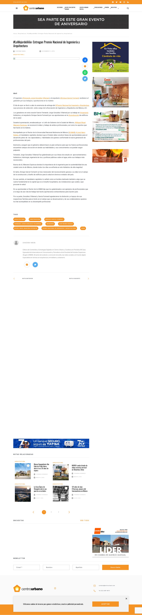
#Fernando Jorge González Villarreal (35, 98)
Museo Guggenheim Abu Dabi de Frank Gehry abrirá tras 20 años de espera (41, 467)
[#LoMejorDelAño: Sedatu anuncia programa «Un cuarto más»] (70, 360)
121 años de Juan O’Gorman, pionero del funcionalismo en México (79, 489)
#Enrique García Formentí (69, 98)
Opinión (107, 7)
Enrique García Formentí (54, 219)
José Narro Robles (66, 223)
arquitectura (19, 219)
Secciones (60, 7)
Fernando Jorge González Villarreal (27, 223)
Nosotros (114, 7)
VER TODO (84, 520)
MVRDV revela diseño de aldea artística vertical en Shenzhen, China (79, 467)
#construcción (74, 115)
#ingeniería (84, 113)
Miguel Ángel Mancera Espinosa (25, 228)
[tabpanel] (51, 483)
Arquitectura (22, 33)
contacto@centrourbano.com (107, 585)
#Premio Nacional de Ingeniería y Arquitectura (72, 105)
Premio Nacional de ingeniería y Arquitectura (59, 228)
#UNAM (72, 132)
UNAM (83, 228)
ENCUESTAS (18, 520)
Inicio (15, 33)
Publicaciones (98, 7)
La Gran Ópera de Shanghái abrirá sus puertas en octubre (40, 489)
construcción (35, 219)
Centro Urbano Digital (84, 8)
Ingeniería (50, 223)
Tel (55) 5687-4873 (104, 590)
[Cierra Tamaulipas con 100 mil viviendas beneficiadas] (32, 285)
